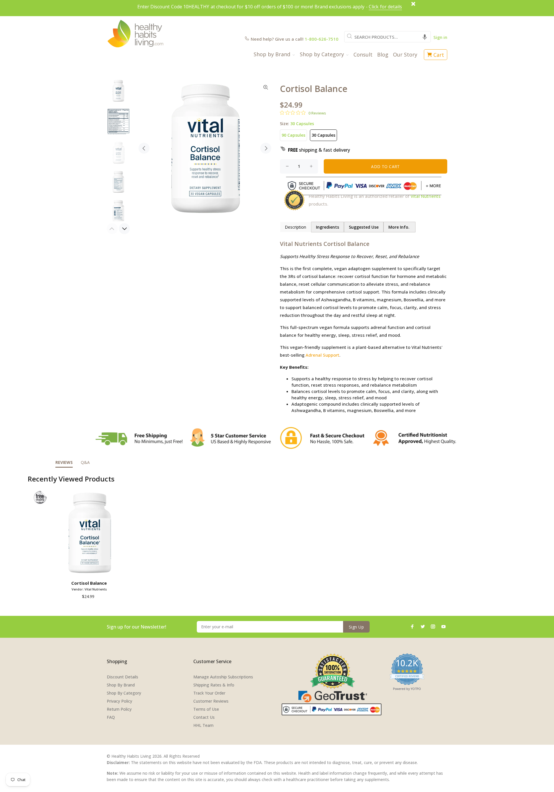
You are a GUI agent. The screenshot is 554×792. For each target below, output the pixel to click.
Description (295, 227)
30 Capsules (323, 135)
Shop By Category (124, 693)
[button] (425, 36)
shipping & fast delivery (319, 150)
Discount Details (122, 677)
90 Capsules (293, 135)
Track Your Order (209, 693)
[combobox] (387, 36)
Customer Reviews (211, 701)
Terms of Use (206, 709)
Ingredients (327, 227)
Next (265, 148)
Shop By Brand (121, 685)
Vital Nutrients (426, 196)
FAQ (111, 717)
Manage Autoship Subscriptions (223, 677)
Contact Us (204, 717)
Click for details (385, 6)
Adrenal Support (322, 355)
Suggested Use (364, 227)
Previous (143, 148)
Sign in (440, 37)
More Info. (399, 227)
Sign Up (356, 627)
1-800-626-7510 (321, 39)
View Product (90, 570)
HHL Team (203, 725)
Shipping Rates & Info (213, 685)
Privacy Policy (119, 701)
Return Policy (119, 709)
